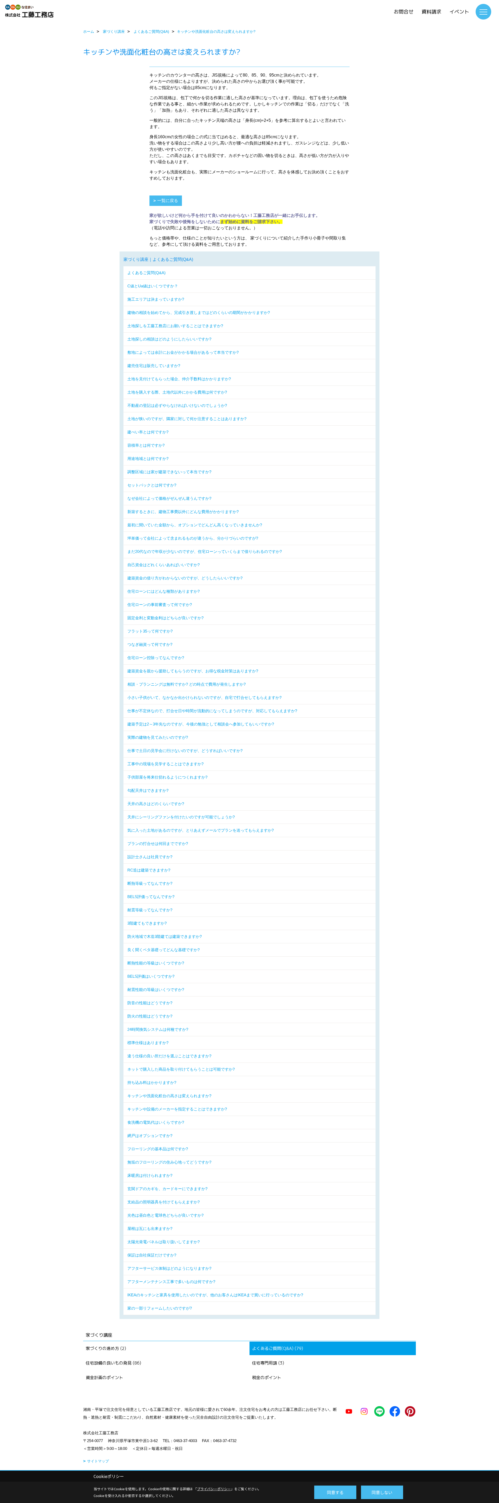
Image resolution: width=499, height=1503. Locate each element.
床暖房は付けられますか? (149, 1175)
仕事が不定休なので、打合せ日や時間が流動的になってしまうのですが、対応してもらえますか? (212, 711)
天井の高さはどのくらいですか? (155, 803)
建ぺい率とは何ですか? (147, 432)
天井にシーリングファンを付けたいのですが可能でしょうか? (181, 817)
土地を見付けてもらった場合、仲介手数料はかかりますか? (179, 379)
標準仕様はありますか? (147, 1042)
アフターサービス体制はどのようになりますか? (169, 1268)
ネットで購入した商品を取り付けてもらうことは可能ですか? (181, 1069)
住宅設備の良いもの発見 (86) (113, 1363)
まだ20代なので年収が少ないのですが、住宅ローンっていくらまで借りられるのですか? (204, 551)
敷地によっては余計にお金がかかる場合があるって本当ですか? (183, 352)
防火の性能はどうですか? (149, 1016)
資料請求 (431, 11)
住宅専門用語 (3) (268, 1363)
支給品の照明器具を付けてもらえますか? (163, 1202)
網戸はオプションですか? (149, 1135)
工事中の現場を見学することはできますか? (165, 764)
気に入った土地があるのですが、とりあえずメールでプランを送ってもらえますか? (200, 830)
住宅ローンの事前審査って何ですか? (159, 604)
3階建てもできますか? (147, 923)
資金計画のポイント (104, 1377)
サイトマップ (98, 1461)
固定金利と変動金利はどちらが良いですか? (165, 618)
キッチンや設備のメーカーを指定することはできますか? (177, 1109)
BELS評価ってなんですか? (150, 896)
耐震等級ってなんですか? (149, 910)
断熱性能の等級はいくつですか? (155, 963)
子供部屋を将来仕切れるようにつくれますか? (167, 777)
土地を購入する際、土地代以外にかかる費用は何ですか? (177, 392)
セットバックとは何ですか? (151, 485)
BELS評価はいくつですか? (150, 976)
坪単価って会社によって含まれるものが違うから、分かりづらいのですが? (192, 538)
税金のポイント (266, 1377)
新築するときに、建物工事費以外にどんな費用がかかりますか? (183, 511)
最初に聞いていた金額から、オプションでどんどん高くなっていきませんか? (194, 525)
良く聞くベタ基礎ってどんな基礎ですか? (163, 950)
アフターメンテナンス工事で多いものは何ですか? (171, 1281)
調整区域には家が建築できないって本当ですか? (169, 472)
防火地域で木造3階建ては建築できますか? (164, 936)
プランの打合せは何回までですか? (157, 843)
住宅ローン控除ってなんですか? (155, 657)
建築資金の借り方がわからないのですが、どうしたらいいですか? (184, 578)
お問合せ (403, 11)
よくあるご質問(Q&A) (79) (277, 1348)
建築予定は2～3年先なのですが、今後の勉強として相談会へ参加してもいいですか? (200, 724)
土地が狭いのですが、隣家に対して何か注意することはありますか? (186, 418)
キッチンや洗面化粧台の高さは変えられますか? (169, 1096)
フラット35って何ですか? (150, 631)
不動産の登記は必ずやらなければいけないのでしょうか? (177, 405)
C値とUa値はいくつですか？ (152, 286)
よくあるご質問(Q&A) (146, 272)
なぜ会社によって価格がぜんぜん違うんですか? (169, 498)
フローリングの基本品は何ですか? (157, 1149)
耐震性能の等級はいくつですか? (155, 989)
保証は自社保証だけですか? (151, 1255)
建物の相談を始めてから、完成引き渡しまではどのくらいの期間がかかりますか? (198, 312)
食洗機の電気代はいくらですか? (155, 1122)
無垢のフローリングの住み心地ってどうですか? (169, 1162)
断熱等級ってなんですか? (149, 883)
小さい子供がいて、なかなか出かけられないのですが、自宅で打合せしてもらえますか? (204, 697)
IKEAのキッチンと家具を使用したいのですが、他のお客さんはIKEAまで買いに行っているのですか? (215, 1295)
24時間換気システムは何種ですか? (157, 1029)
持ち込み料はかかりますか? (151, 1082)
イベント (459, 11)
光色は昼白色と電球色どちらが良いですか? (165, 1215)
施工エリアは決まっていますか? (155, 299)
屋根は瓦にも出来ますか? (149, 1228)
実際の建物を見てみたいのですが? (157, 737)
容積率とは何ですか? (146, 445)
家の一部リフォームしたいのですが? (159, 1308)
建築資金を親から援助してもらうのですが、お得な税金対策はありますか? (192, 671)
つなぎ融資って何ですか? (149, 644)
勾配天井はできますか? (147, 790)
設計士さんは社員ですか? (149, 857)
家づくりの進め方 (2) (106, 1348)
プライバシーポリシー (214, 1488)
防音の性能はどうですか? (149, 1003)
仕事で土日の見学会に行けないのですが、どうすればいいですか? (184, 750)
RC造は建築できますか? (148, 870)
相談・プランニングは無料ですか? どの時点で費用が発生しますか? (186, 684)
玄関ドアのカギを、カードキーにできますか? (167, 1188)
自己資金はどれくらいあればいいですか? (163, 565)
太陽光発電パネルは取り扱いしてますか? (163, 1242)
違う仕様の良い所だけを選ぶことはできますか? (169, 1056)
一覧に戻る (167, 200)
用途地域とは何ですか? (147, 458)
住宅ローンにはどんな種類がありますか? (163, 591)
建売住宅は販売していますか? (153, 365)
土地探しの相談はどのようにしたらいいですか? (169, 339)
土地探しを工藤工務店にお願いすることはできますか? (175, 326)
